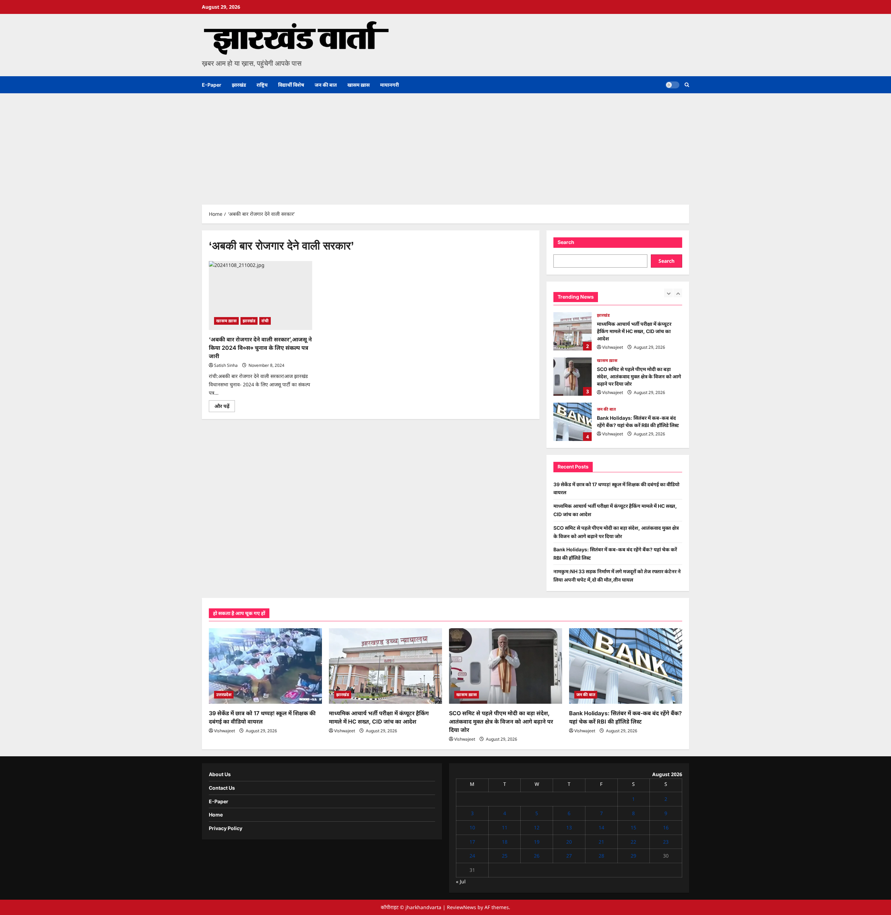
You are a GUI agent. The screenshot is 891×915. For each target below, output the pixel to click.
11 (504, 827)
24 (472, 855)
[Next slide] (677, 293)
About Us (220, 774)
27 (569, 855)
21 (601, 841)
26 (536, 855)
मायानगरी (389, 85)
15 (633, 827)
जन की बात (326, 85)
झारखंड (239, 85)
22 (633, 841)
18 (504, 841)
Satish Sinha (226, 365)
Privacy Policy (225, 828)
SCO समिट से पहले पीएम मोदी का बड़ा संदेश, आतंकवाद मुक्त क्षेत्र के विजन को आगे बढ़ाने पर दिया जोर (572, 331)
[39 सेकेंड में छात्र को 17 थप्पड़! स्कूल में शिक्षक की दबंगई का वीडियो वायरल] (265, 666)
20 (569, 841)
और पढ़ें (224, 407)
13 (569, 827)
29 (633, 855)
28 (601, 855)
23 (666, 841)
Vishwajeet (612, 347)
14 (601, 827)
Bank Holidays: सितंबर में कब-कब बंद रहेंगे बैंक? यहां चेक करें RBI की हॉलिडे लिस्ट (572, 376)
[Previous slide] (668, 293)
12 (536, 827)
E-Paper (211, 85)
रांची (265, 321)
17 (472, 841)
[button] (687, 85)
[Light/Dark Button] (672, 84)
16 (666, 827)
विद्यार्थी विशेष (291, 85)
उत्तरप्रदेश (223, 694)
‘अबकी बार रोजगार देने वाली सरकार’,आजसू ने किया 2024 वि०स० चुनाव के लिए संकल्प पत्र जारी (260, 348)
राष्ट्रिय (262, 85)
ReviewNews (461, 907)
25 (504, 855)
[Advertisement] (445, 145)
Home (216, 815)
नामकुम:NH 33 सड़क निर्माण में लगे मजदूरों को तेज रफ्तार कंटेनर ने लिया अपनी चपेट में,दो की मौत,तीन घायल (572, 422)
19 (536, 841)
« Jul (461, 881)
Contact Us (222, 788)
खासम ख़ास (358, 85)
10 (472, 827)
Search (566, 242)
